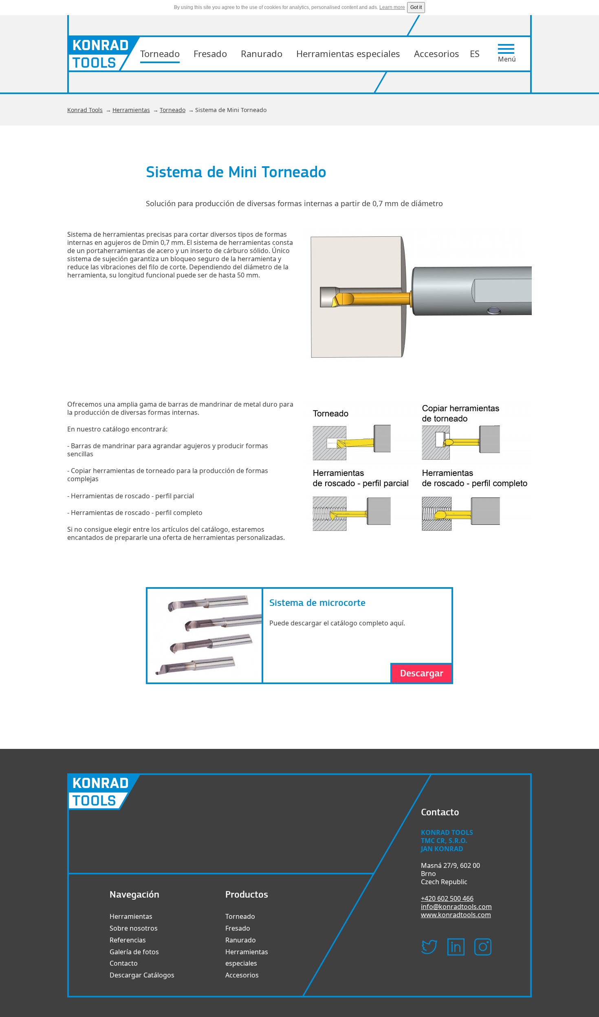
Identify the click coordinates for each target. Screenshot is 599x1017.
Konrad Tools (85, 110)
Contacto (124, 963)
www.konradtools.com (456, 914)
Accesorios (436, 53)
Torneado (160, 53)
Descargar (421, 673)
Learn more (392, 7)
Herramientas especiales (348, 53)
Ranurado (261, 53)
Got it (416, 7)
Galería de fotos (134, 951)
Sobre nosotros (134, 928)
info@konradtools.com (456, 906)
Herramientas (131, 110)
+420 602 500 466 (447, 898)
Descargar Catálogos (142, 975)
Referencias (128, 940)
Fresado (210, 53)
